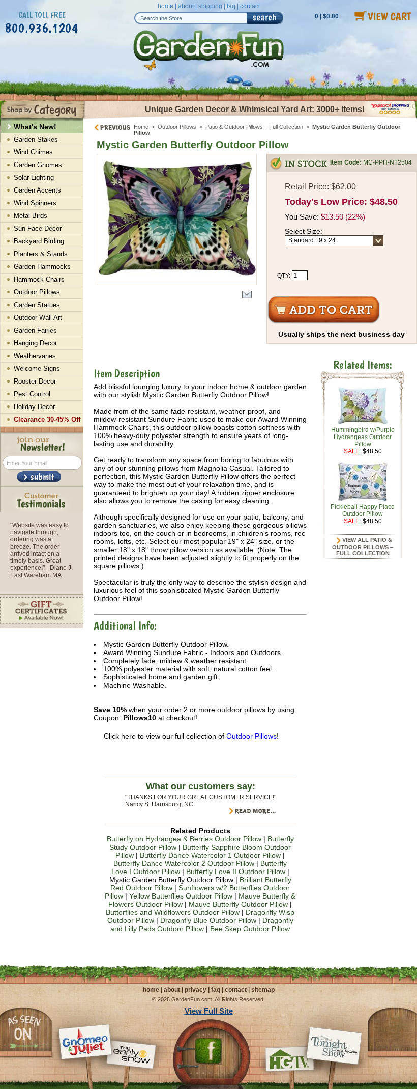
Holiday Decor (34, 407)
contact (250, 6)
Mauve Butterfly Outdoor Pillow (238, 904)
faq (231, 6)
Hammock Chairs (39, 279)
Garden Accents (37, 190)
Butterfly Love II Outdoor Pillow (235, 871)
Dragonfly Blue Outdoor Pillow (208, 920)
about (186, 6)
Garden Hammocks (42, 266)
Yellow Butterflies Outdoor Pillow (180, 896)
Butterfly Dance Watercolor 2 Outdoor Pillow (183, 863)
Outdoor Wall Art (38, 317)
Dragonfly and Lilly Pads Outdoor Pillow (201, 924)
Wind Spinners (35, 203)
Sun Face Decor (38, 228)
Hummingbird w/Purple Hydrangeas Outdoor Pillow (363, 437)
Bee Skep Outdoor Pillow (250, 928)
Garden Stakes (36, 139)
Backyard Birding (39, 241)
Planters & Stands (41, 254)
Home (141, 127)
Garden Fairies (35, 330)
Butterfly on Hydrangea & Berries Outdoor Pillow (184, 839)
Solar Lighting (34, 177)
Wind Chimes (33, 152)
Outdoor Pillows (177, 127)
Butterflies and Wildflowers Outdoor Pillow (173, 912)
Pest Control (32, 394)
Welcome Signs (37, 368)
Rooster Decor (35, 381)
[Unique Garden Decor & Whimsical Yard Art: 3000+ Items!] (250, 117)
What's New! (35, 127)
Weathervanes (35, 356)
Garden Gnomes (38, 165)
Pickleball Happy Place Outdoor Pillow (363, 510)
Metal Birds (30, 216)
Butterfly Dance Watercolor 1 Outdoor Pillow (210, 855)
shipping (210, 6)
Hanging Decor (35, 343)
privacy (195, 989)
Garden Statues (37, 305)
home (165, 6)
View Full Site (209, 1010)
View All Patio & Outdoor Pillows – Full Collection (362, 546)
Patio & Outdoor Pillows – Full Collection (254, 127)
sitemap (263, 989)
